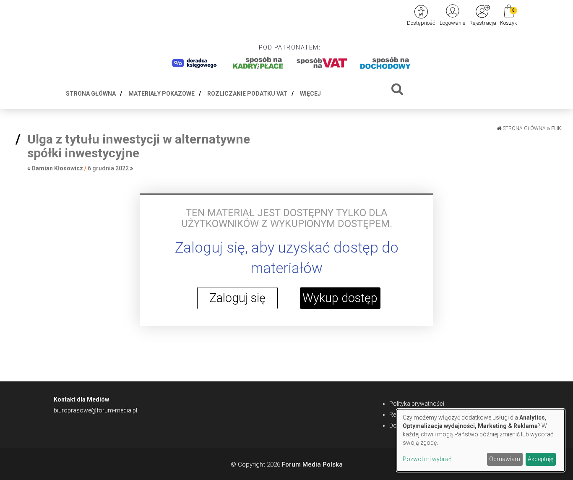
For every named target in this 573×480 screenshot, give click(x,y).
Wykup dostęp (340, 298)
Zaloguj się (237, 298)
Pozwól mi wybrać (427, 459)
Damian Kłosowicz (57, 168)
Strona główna (91, 93)
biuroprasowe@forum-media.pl (95, 410)
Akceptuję (540, 459)
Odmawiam (504, 459)
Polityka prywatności (416, 403)
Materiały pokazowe (161, 93)
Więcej (310, 93)
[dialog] (481, 440)
